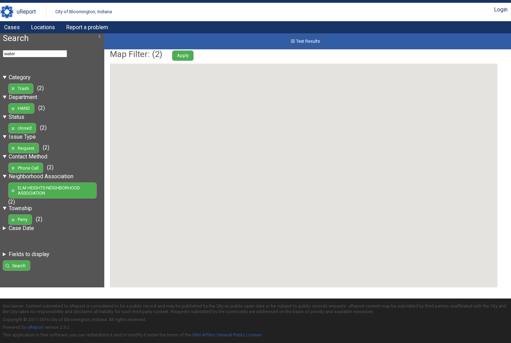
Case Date (21, 228)
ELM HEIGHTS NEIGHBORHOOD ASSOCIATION (49, 190)
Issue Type (22, 136)
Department (23, 97)
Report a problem (87, 27)
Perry (22, 219)
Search (19, 265)
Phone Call (28, 168)
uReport (26, 11)
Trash (23, 88)
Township (20, 208)
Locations (43, 27)
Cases (12, 27)
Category (20, 77)
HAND (24, 108)
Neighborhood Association (41, 176)
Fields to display (29, 254)
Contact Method (28, 156)
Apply (183, 55)
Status (16, 117)
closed (25, 128)
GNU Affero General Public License (227, 334)
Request (26, 148)
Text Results (308, 41)
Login (501, 9)
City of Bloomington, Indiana (83, 11)
